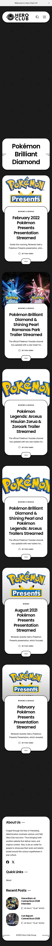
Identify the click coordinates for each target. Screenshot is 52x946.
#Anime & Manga (26, 211)
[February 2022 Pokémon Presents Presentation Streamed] (26, 194)
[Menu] (44, 17)
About (8, 880)
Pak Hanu (28, 254)
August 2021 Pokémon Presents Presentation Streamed (26, 620)
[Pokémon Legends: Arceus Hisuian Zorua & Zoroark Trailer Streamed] (26, 388)
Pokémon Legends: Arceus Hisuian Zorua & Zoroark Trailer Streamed (26, 421)
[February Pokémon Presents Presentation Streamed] (26, 684)
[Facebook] (7, 862)
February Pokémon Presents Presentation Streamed (26, 717)
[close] (49, 3)
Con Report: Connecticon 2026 (30, 917)
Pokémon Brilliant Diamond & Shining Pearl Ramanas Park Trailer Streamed (26, 324)
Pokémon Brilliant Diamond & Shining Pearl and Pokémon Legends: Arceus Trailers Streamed (26, 520)
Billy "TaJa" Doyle (35, 908)
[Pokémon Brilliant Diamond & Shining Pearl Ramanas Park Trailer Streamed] (26, 291)
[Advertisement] (26, 49)
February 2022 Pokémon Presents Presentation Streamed (25, 228)
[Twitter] (13, 862)
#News (26, 604)
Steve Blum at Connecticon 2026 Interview (30, 901)
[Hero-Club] (17, 17)
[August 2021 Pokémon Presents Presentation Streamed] (26, 587)
